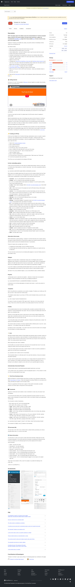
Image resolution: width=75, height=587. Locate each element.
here (34, 38)
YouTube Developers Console (19, 143)
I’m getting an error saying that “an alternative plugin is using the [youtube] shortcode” (24, 526)
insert (66, 48)
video (62, 50)
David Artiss (31, 559)
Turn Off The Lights (15, 65)
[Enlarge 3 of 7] (31, 471)
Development (28, 28)
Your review (51, 71)
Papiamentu (16, 580)
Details (10, 28)
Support (65, 28)
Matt (59, 571)
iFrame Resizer (12, 67)
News (5, 571)
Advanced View (52, 53)
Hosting (5, 573)
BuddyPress (60, 574)
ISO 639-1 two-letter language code (34, 184)
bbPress (60, 573)
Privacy (5, 574)
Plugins (19, 573)
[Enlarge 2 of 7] (18, 485)
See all (66, 71)
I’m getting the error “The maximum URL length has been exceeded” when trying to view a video (17, 546)
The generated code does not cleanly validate (16, 542)
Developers (33, 573)
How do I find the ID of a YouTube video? (16, 519)
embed (63, 48)
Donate (46, 573)
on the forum (42, 129)
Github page (17, 74)
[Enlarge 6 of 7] (45, 499)
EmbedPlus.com (18, 38)
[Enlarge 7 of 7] (45, 504)
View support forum (53, 80)
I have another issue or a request (14, 549)
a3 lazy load (28, 61)
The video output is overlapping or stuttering (16, 522)
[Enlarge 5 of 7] (45, 480)
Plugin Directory (6, 5)
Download (64, 23)
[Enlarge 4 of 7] (45, 471)
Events (46, 571)
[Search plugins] (15, 11)
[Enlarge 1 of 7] (18, 471)
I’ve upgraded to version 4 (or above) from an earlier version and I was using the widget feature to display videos (19, 516)
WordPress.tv (34, 574)
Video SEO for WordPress (21, 61)
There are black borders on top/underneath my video (18, 535)
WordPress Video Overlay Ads (38, 61)
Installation (21, 28)
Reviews (15, 28)
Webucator (26, 82)
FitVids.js (18, 67)
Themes (19, 571)
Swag (46, 574)
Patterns (19, 574)
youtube (65, 50)
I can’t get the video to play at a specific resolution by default (19, 532)
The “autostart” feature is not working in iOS (16, 529)
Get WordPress (70, 1)
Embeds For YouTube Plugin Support (22, 24)
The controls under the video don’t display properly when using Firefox (21, 539)
